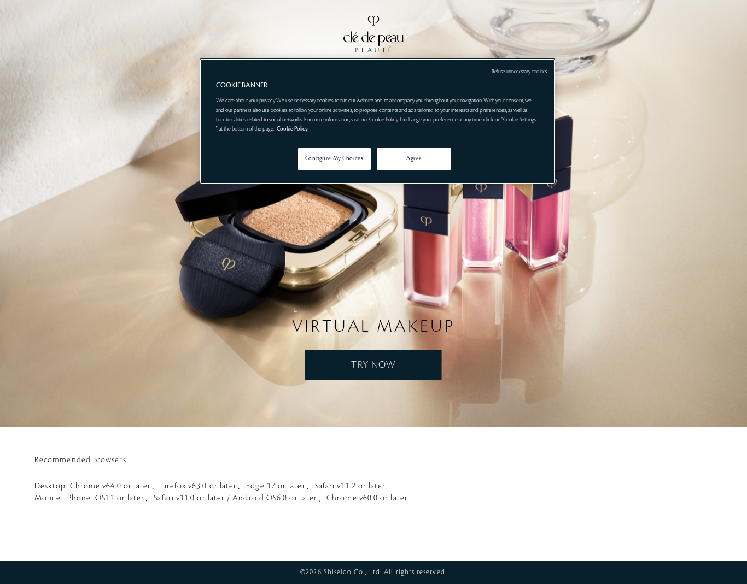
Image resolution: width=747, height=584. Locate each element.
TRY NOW (373, 364)
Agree (414, 158)
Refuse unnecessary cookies (519, 71)
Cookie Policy (292, 129)
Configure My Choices (334, 158)
